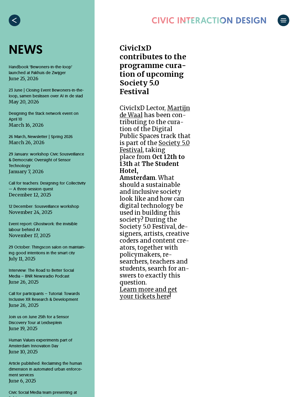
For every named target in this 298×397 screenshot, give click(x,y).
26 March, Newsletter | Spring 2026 (41, 139)
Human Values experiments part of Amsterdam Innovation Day (40, 346)
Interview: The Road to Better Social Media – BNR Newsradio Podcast (41, 276)
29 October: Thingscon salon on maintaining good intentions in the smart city (47, 253)
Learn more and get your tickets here (148, 293)
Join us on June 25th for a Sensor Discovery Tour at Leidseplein (39, 322)
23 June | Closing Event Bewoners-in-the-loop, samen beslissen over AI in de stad (46, 96)
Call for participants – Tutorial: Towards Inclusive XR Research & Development (44, 299)
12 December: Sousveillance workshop (44, 209)
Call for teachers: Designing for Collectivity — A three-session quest (47, 189)
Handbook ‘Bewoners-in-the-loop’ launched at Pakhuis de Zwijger (40, 72)
